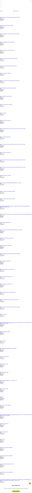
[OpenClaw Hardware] (30, 483)
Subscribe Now (16, 491)
